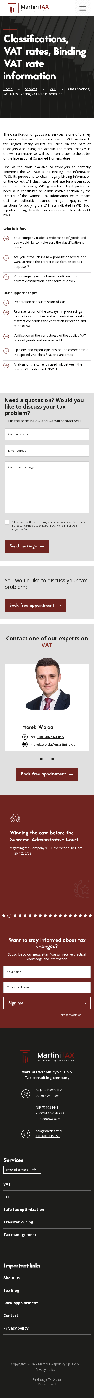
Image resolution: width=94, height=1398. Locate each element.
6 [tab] (30, 915)
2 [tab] (47, 759)
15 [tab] (75, 915)
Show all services (17, 1170)
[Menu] (83, 8)
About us (11, 1277)
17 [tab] (85, 915)
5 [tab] (25, 915)
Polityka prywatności (70, 1014)
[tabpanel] (47, 703)
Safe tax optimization (23, 1209)
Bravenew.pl (47, 1384)
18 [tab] (90, 915)
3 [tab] (52, 759)
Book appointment (20, 1302)
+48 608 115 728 (48, 1136)
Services (31, 89)
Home (8, 89)
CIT (6, 1196)
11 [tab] (55, 915)
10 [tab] (50, 915)
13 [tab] (65, 915)
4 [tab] (20, 915)
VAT (53, 89)
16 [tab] (80, 915)
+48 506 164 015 (50, 736)
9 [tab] (45, 915)
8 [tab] (40, 915)
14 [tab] (70, 915)
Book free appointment (31, 605)
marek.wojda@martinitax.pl (53, 744)
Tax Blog (11, 1290)
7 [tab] (35, 915)
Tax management (20, 1234)
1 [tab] (41, 759)
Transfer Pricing (18, 1222)
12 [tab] (60, 915)
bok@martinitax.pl (49, 1131)
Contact (10, 1315)
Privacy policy (15, 1328)
